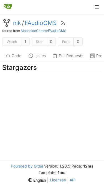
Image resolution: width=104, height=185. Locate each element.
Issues (40, 55)
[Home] (8, 7)
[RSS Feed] (62, 23)
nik (17, 23)
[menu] (37, 180)
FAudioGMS (41, 23)
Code (16, 55)
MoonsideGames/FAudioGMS (43, 31)
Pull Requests (71, 55)
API (73, 180)
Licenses (58, 180)
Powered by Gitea (27, 166)
